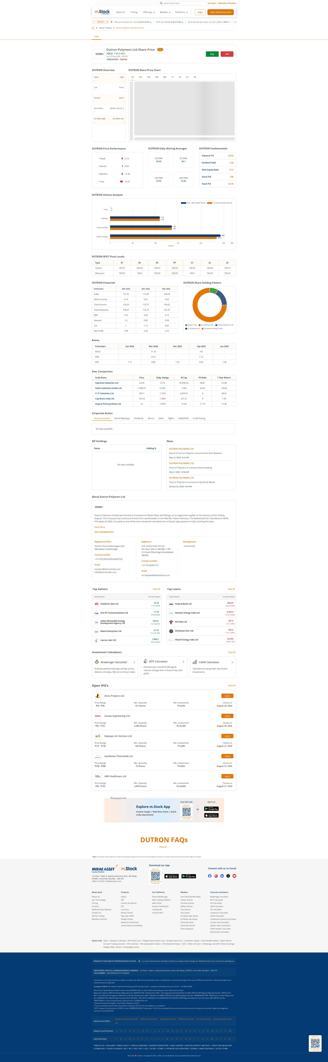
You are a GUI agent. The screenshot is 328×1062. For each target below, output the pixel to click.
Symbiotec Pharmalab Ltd (118, 740)
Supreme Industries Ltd (106, 366)
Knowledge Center (131, 981)
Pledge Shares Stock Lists (153, 974)
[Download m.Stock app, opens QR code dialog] (315, 1043)
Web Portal (156, 937)
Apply (227, 679)
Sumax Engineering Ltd (117, 699)
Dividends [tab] (139, 402)
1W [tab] (140, 77)
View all (162, 880)
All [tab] (195, 77)
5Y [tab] (187, 77)
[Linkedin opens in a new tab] (222, 910)
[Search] (161, 3)
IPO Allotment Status (171, 977)
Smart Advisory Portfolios (131, 959)
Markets (184, 926)
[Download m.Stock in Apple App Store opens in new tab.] (211, 800)
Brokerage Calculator (219, 930)
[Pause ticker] (111, 22)
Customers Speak (191, 974)
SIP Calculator (216, 937)
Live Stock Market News (191, 930)
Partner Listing (98, 949)
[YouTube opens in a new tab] (234, 910)
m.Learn (212, 3)
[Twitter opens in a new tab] (228, 910)
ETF (122, 940)
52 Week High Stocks (189, 949)
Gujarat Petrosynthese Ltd (108, 387)
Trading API (157, 943)
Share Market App (160, 930)
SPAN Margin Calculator (220, 962)
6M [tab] (164, 77)
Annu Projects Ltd (114, 679)
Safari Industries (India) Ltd (108, 372)
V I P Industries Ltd (104, 377)
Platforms (180, 12)
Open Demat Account (220, 12)
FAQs (105, 974)
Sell (227, 54)
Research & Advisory (130, 956)
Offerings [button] (147, 12)
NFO (184, 977)
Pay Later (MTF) (127, 949)
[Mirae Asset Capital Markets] (105, 902)
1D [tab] (132, 77)
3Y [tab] (180, 77)
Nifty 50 (100, 22)
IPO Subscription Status (150, 977)
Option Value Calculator (220, 959)
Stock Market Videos (209, 974)
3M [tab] (156, 77)
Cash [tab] (96, 36)
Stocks (123, 930)
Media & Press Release (101, 943)
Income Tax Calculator (219, 956)
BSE (160, 49)
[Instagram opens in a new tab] (216, 910)
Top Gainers (186, 943)
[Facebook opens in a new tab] (210, 910)
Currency (125, 943)
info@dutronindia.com (105, 556)
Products (125, 926)
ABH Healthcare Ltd (115, 760)
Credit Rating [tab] (199, 402)
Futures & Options (129, 937)
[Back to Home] (93, 28)
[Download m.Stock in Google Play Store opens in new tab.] (211, 793)
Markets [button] (164, 12)
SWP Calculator (216, 940)
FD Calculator (216, 943)
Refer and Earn (194, 977)
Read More (100, 511)
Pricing (134, 12)
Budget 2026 (108, 981)
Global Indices (187, 940)
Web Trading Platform (161, 933)
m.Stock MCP (157, 946)
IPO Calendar (132, 977)
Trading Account (118, 977)
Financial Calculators (219, 926)
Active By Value (187, 956)
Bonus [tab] (151, 402)
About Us (120, 12)
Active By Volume (188, 959)
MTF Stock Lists (134, 974)
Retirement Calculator (219, 965)
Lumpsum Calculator (219, 946)
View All (156, 573)
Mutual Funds (127, 946)
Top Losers (185, 946)
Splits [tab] (161, 402)
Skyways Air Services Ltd (118, 719)
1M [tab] (148, 77)
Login (200, 12)
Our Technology (98, 933)
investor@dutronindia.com (108, 553)
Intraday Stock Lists (174, 974)
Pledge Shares (127, 953)
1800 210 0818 (98, 915)
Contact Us (96, 946)
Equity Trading (105, 28)
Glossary (113, 974)
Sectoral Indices (187, 937)
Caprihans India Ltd (104, 382)
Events (118, 981)
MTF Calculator (216, 933)
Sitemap (122, 974)
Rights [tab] (171, 402)
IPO (122, 933)
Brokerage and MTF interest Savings (218, 977)
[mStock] (129, 902)
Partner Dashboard (160, 940)
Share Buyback (187, 962)
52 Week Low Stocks (189, 953)
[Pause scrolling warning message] (139, 995)
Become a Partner (227, 3)
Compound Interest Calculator (223, 953)
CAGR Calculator (217, 949)
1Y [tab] (172, 77)
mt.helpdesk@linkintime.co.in (155, 559)
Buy (212, 54)
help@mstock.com (113, 915)
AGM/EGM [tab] (183, 402)
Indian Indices (187, 933)
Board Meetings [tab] (122, 402)
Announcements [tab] (102, 402)
